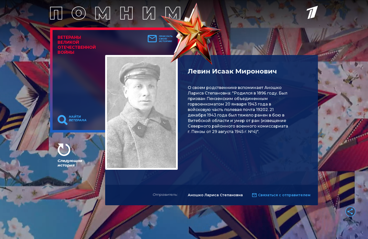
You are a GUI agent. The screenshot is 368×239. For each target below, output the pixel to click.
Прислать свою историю (166, 38)
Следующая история (70, 163)
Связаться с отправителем (284, 195)
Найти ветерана (78, 118)
